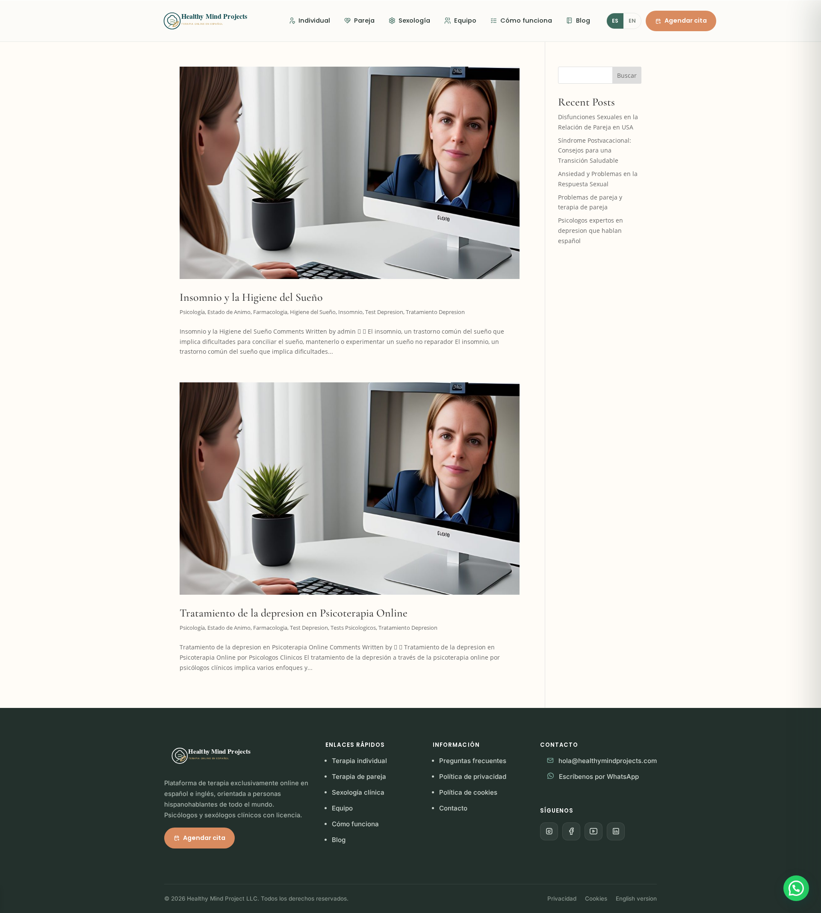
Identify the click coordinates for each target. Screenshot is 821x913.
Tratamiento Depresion (435, 312)
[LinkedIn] (616, 831)
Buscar (627, 75)
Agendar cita (685, 20)
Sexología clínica (358, 792)
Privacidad (561, 898)
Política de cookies (468, 792)
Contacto (453, 808)
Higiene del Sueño (313, 312)
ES (615, 20)
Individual (314, 20)
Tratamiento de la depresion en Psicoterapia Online (294, 612)
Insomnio (350, 312)
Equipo (465, 20)
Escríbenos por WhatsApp (599, 776)
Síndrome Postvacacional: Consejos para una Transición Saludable (594, 150)
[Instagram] (549, 831)
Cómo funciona (526, 20)
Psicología (192, 312)
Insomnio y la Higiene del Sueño (251, 297)
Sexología (414, 20)
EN (632, 20)
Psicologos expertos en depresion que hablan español (590, 230)
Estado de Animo (229, 312)
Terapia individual (359, 761)
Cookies (596, 898)
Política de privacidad (472, 776)
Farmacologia (270, 312)
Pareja (364, 20)
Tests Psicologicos (353, 627)
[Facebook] (571, 831)
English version (636, 898)
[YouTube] (593, 831)
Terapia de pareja (359, 776)
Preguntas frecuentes (472, 761)
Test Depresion (384, 312)
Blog (583, 20)
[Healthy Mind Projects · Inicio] (214, 20)
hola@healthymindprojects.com (607, 761)
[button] (796, 888)
